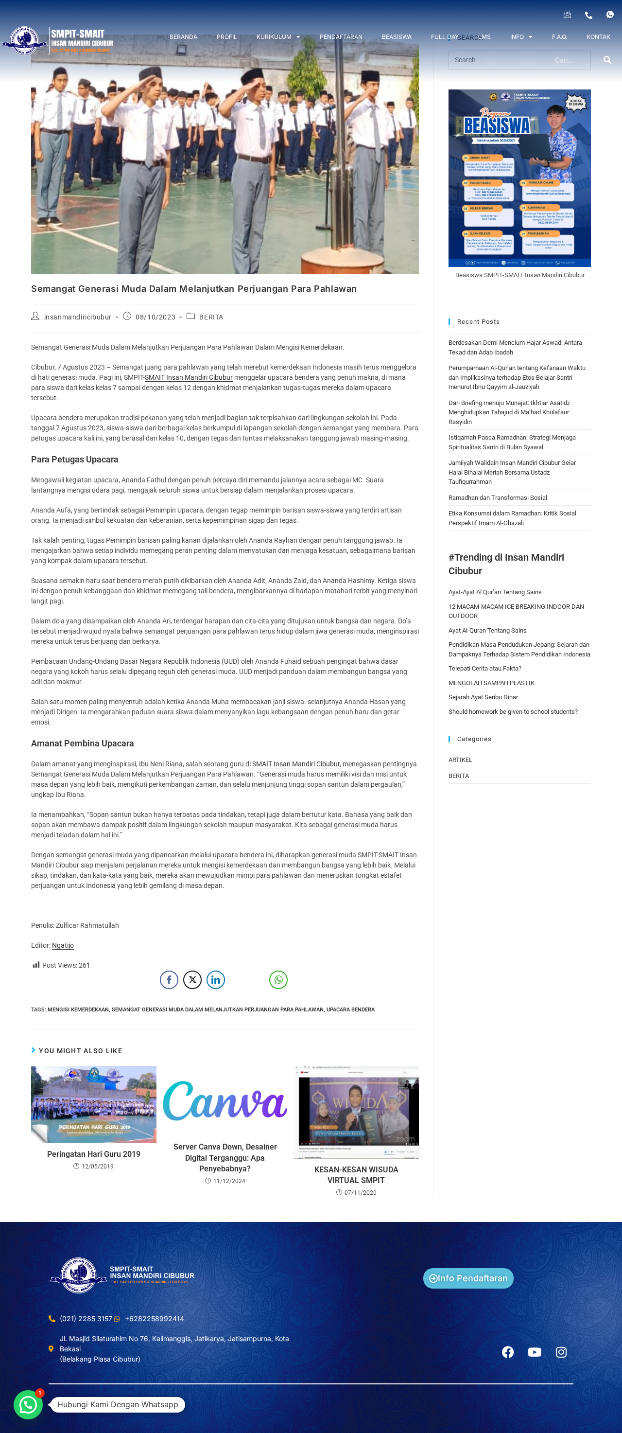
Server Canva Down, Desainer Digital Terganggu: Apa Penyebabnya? (225, 1157)
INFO (517, 36)
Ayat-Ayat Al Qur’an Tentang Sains (495, 592)
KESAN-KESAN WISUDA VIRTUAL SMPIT (356, 1175)
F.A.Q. (559, 36)
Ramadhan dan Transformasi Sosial (498, 497)
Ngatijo (63, 945)
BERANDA (183, 36)
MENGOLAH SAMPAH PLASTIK (492, 683)
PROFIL (227, 36)
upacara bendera (351, 1010)
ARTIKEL (460, 759)
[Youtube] (534, 1352)
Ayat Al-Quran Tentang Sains (488, 630)
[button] (28, 1404)
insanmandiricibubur (78, 317)
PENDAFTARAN (341, 36)
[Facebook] (508, 1352)
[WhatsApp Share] (278, 980)
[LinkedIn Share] (216, 980)
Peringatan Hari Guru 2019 (93, 1154)
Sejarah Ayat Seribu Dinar (483, 697)
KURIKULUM (274, 36)
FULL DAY (445, 36)
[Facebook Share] (169, 980)
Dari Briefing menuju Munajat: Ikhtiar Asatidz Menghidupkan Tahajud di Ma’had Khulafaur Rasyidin (509, 412)
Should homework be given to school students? (513, 711)
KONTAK (598, 36)
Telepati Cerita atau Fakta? (485, 668)
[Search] (608, 60)
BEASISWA (397, 36)
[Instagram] (561, 1352)
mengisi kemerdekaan (78, 1010)
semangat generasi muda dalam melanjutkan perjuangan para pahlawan (218, 1010)
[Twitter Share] (192, 980)
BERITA (211, 317)
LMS (484, 36)
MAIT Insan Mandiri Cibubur (298, 764)
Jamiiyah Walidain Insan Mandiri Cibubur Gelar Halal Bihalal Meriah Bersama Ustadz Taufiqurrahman (512, 472)
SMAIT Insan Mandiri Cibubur (189, 377)
